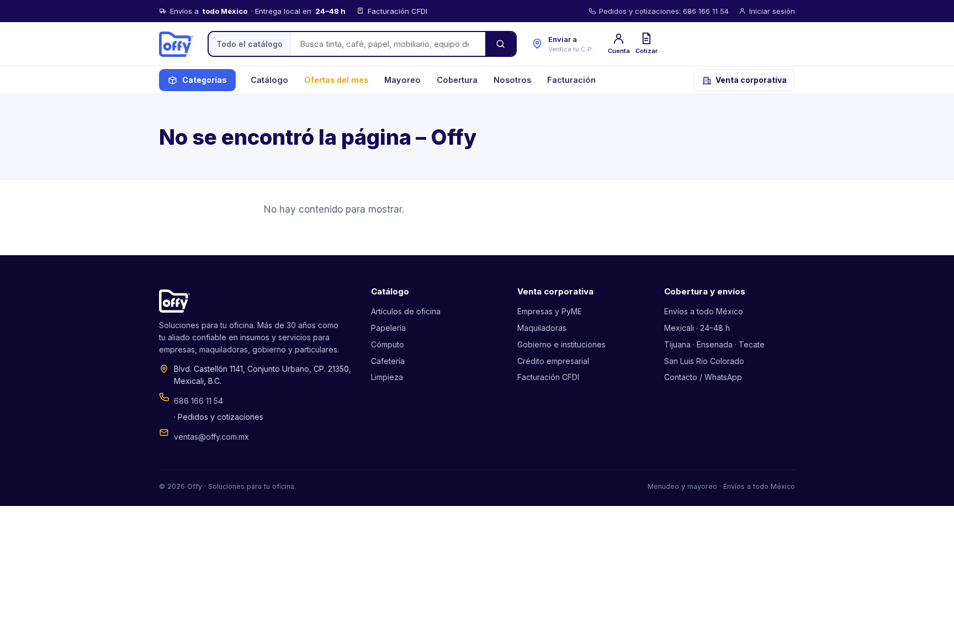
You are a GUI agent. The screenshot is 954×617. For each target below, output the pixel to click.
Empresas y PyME (549, 311)
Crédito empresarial (553, 361)
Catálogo (269, 80)
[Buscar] (500, 44)
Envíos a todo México (703, 311)
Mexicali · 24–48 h (697, 328)
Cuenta (619, 51)
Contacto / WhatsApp (703, 377)
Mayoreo (402, 80)
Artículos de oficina (406, 311)
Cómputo (387, 344)
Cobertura (457, 80)
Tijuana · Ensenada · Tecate (714, 344)
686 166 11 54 (198, 400)
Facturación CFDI (548, 377)
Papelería (388, 328)
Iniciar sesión (772, 11)
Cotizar (646, 51)
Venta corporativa (751, 80)
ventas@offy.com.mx (211, 436)
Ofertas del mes (336, 80)
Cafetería (388, 361)
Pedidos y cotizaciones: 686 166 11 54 (664, 11)
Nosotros (512, 80)
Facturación (571, 80)
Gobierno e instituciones (561, 344)
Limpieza (387, 377)
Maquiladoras (541, 328)
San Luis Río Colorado (704, 361)
